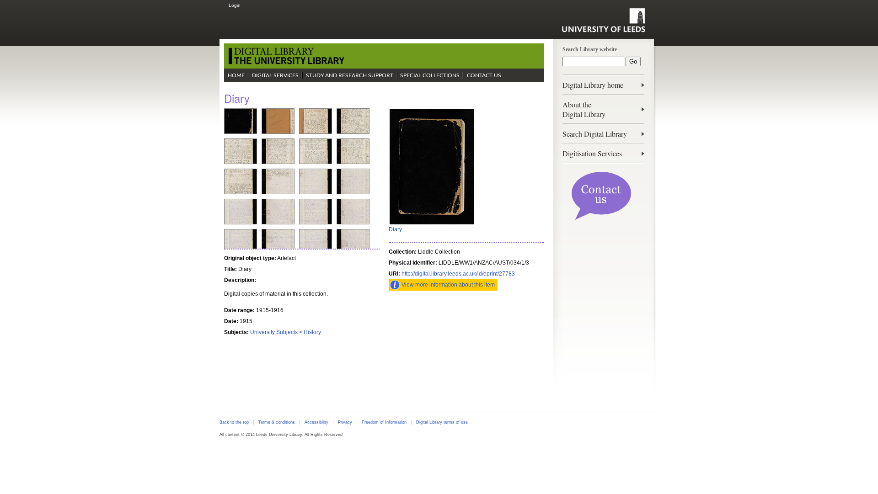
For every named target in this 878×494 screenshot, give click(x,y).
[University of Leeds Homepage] (603, 20)
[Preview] (432, 223)
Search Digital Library (594, 133)
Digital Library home (592, 85)
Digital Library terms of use (442, 422)
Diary (395, 229)
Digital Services (275, 75)
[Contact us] (601, 218)
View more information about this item (448, 285)
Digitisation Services (592, 153)
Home (236, 75)
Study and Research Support (349, 75)
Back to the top (234, 422)
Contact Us (484, 75)
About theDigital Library (583, 109)
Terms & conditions (276, 422)
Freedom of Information (384, 422)
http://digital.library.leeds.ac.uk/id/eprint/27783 (458, 274)
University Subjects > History (285, 332)
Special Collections (430, 75)
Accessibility (316, 422)
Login (235, 5)
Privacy (345, 422)
